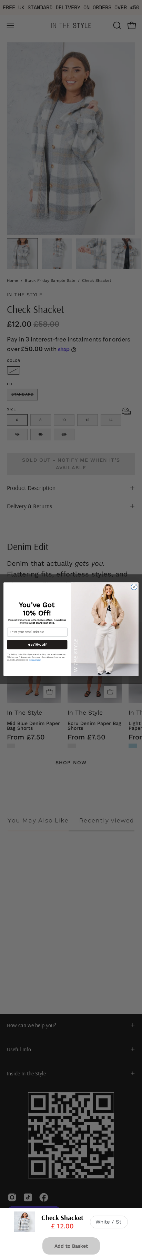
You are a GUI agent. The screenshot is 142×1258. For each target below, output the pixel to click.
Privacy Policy (35, 659)
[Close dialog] (134, 587)
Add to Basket (71, 1246)
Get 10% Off (37, 644)
